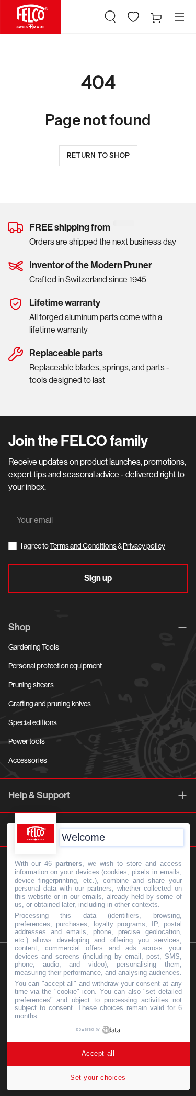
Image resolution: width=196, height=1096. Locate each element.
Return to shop (98, 155)
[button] (110, 16)
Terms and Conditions (83, 546)
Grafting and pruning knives (49, 703)
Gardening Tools (33, 647)
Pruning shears (31, 685)
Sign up (98, 578)
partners (68, 864)
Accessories (27, 760)
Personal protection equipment (55, 666)
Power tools (26, 741)
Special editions (32, 722)
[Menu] (179, 16)
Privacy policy (144, 546)
